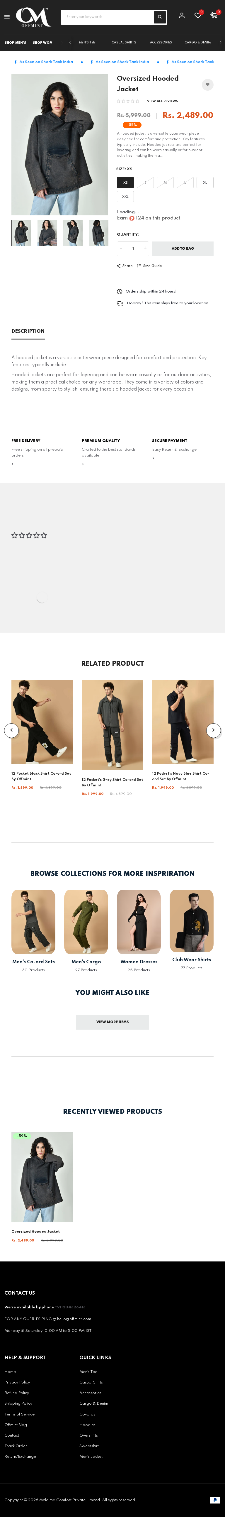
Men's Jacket (91, 1457)
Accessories (161, 42)
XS (125, 183)
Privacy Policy (17, 1382)
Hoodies (87, 1425)
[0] (197, 16)
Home (10, 1372)
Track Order (15, 1446)
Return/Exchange (20, 1457)
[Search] (160, 17)
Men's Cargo (86, 961)
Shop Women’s (46, 43)
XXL (125, 197)
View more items (112, 1022)
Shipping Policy (18, 1403)
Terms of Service (19, 1414)
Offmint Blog (15, 1425)
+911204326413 (70, 1307)
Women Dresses (138, 961)
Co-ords (87, 1414)
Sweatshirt (89, 1446)
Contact (11, 1435)
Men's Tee (87, 42)
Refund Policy (16, 1393)
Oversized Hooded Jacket (35, 1232)
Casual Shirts (124, 42)
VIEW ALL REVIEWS (162, 101)
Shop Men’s (15, 43)
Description (28, 331)
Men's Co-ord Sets (33, 961)
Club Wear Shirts (191, 959)
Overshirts (88, 1435)
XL (205, 183)
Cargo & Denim (198, 42)
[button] (128, 101)
